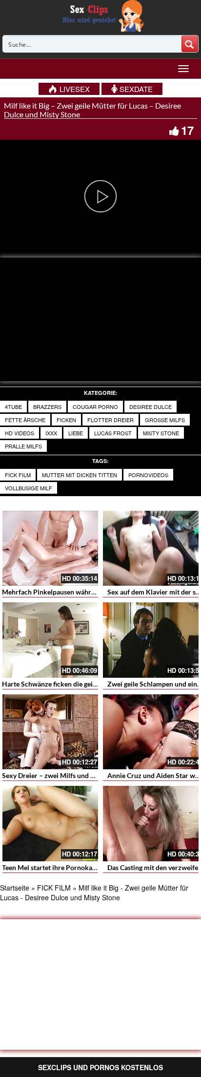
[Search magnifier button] (189, 44)
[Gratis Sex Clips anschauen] (101, 14)
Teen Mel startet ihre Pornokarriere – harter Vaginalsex (86, 867)
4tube (13, 406)
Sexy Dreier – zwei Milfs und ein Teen (58, 775)
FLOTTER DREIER (110, 420)
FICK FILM (18, 475)
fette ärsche (25, 420)
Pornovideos (148, 475)
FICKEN (66, 420)
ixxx (51, 433)
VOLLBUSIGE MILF (28, 488)
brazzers (47, 406)
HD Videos (19, 433)
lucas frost (113, 433)
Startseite (14, 887)
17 (187, 130)
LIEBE (75, 433)
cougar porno (95, 406)
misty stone (161, 433)
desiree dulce (150, 406)
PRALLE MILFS (23, 446)
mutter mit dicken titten (79, 475)
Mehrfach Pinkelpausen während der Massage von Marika (90, 592)
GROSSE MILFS (165, 420)
